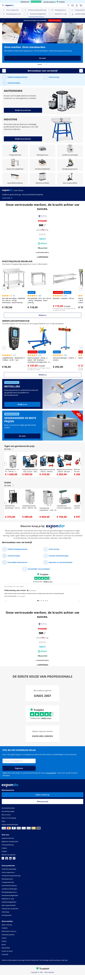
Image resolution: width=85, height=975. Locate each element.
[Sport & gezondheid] (70, 179)
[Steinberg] (42, 230)
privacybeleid (51, 773)
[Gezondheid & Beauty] (15, 179)
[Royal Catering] (42, 216)
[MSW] (42, 225)
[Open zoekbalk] (68, 5)
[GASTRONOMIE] (42, 100)
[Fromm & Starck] (42, 252)
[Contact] (72, 5)
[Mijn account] (77, 5)
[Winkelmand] (81, 5)
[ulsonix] (42, 234)
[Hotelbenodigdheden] (42, 165)
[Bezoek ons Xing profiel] (14, 859)
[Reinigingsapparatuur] (70, 165)
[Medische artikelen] (42, 179)
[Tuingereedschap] (15, 151)
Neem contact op (42, 795)
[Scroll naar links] (3, 20)
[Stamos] (42, 221)
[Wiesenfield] (42, 248)
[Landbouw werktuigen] (70, 151)
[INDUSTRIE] (42, 129)
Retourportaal (42, 801)
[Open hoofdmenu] (3, 5)
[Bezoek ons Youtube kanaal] (3, 859)
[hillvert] (42, 239)
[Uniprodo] (42, 257)
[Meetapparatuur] (42, 151)
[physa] (42, 243)
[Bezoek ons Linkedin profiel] (10, 859)
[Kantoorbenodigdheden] (15, 165)
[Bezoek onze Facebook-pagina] (6, 859)
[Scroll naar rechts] (82, 20)
